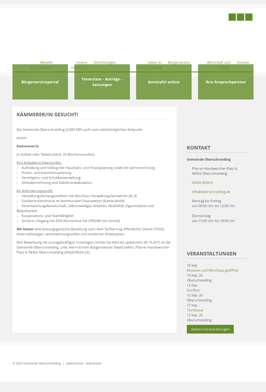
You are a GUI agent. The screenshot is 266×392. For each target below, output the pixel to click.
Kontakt (243, 62)
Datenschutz (75, 363)
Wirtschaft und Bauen (218, 65)
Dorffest (193, 290)
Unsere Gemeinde (79, 65)
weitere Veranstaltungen (210, 329)
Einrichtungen (105, 62)
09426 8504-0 (202, 182)
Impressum (93, 363)
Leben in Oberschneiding (148, 65)
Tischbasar (195, 310)
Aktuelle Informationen (41, 65)
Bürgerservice (179, 62)
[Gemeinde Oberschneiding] (45, 35)
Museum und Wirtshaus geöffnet (213, 270)
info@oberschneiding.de (211, 191)
